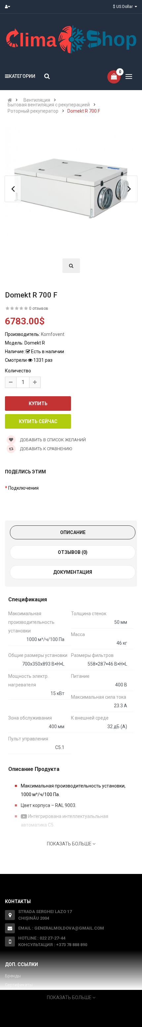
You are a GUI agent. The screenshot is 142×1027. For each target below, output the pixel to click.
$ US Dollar (124, 6)
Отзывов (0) (73, 552)
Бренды (13, 975)
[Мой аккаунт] (9, 6)
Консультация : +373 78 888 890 (52, 944)
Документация (72, 572)
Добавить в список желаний (52, 439)
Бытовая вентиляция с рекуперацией (49, 104)
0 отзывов (38, 308)
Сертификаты (19, 984)
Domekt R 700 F (83, 111)
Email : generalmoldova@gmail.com (61, 928)
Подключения (23, 488)
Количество (18, 370)
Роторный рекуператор (33, 111)
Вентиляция (36, 100)
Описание (73, 532)
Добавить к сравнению (45, 448)
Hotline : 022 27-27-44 (41, 938)
